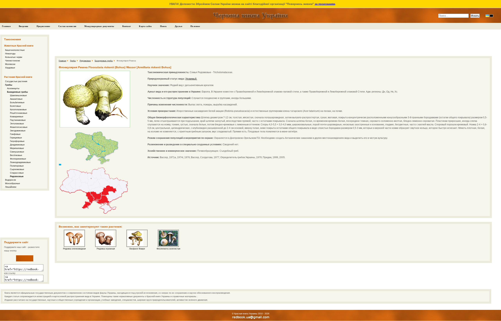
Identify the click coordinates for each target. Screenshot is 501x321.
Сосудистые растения (16, 81)
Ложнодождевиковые (20, 162)
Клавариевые (16, 116)
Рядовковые (16, 176)
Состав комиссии (67, 26)
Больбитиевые (17, 102)
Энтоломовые (17, 123)
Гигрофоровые (17, 141)
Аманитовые (16, 99)
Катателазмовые (18, 109)
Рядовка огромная (106, 248)
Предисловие (43, 26)
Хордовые (10, 67)
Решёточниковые (19, 113)
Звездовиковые (17, 130)
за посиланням (325, 3)
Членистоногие (12, 60)
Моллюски (10, 64)
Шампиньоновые (18, 95)
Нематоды (10, 53)
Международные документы (99, 26)
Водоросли (10, 180)
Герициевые (16, 137)
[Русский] (491, 16)
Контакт (126, 26)
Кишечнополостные (15, 50)
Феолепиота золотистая (168, 248)
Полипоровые (17, 166)
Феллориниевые (18, 159)
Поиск (163, 26)
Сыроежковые (17, 169)
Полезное (195, 26)
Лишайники (10, 187)
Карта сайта (145, 26)
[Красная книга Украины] (24, 260)
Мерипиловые (17, 148)
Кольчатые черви (13, 57)
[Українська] (487, 16)
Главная (6, 26)
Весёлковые (16, 155)
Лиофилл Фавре (137, 248)
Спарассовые (17, 173)
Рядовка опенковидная (74, 248)
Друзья (178, 26)
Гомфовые (15, 134)
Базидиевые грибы (17, 92)
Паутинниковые (18, 120)
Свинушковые (17, 152)
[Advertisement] (24, 214)
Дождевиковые (17, 144)
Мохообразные (12, 183)
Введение (23, 26)
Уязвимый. (191, 78)
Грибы (8, 85)
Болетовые (15, 106)
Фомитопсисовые (18, 127)
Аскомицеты (13, 88)
